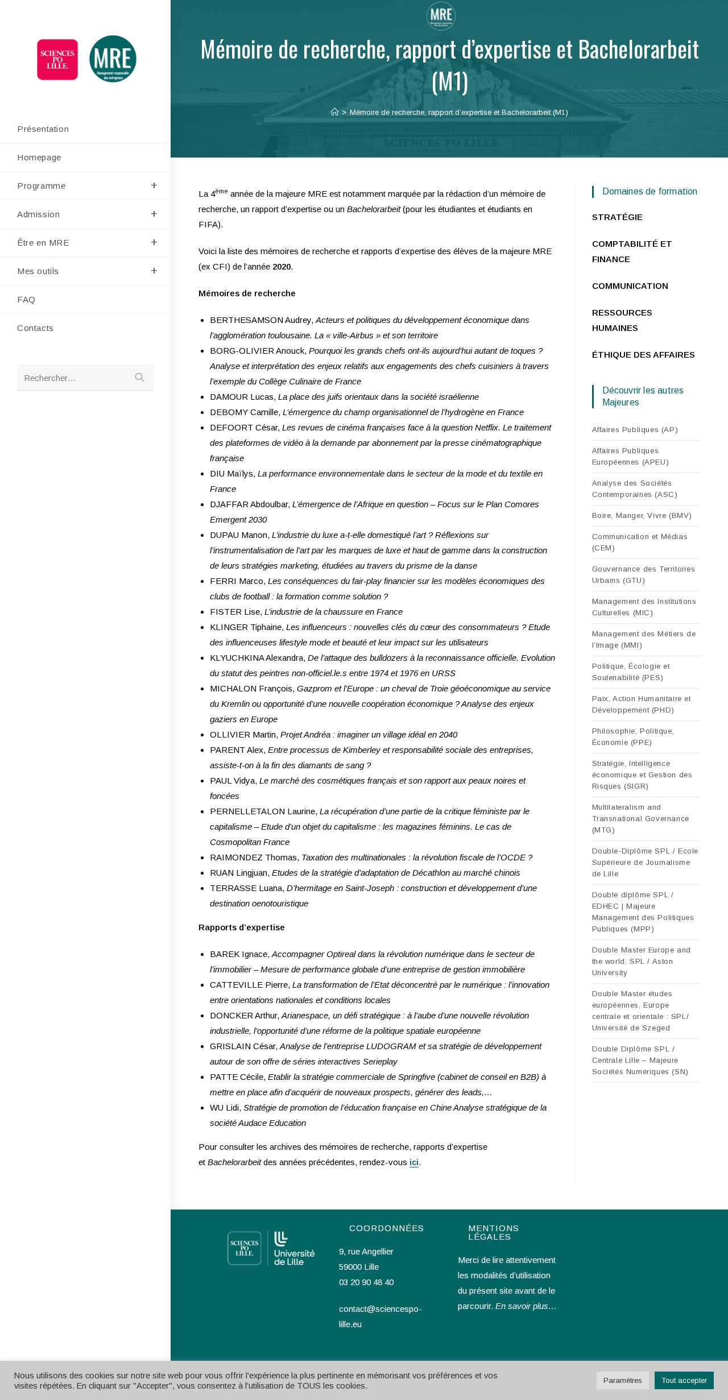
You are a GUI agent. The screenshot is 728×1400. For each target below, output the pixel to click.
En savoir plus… (526, 1306)
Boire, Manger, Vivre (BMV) (642, 515)
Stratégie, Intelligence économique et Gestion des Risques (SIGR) (642, 774)
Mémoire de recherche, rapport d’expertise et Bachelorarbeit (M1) (459, 112)
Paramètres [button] (622, 1380)
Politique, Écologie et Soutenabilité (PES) (631, 672)
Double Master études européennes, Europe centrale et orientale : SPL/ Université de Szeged (640, 1010)
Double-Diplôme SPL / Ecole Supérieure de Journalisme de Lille (645, 862)
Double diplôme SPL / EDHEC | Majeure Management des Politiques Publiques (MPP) (643, 911)
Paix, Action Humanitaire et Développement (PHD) (641, 704)
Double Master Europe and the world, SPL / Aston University (641, 961)
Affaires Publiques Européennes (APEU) (630, 456)
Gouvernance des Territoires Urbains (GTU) (644, 575)
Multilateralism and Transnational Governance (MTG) (640, 818)
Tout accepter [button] (684, 1380)
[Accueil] (334, 112)
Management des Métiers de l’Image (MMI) (644, 639)
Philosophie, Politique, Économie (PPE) (633, 737)
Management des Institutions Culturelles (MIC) (644, 607)
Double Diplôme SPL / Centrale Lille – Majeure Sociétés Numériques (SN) (640, 1060)
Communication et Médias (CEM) (640, 542)
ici (414, 1162)
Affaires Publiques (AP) (635, 429)
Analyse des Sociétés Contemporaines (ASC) (635, 489)
